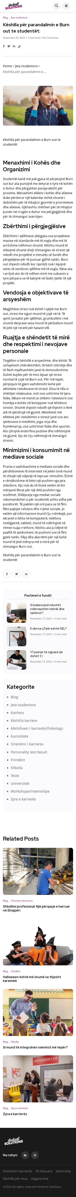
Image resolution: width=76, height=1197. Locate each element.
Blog (14, 697)
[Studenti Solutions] (13, 6)
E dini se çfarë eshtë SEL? (48, 628)
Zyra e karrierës (23, 799)
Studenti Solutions (49, 1187)
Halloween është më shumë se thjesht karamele (32, 979)
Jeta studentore (26, 66)
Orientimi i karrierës (17, 1171)
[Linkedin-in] (25, 1155)
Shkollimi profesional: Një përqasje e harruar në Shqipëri (36, 908)
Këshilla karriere (24, 720)
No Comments (50, 37)
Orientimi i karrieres (27, 744)
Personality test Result (29, 752)
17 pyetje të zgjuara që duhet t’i (46, 654)
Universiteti (20, 783)
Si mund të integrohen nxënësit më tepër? (35, 1048)
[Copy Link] (19, 46)
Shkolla (17, 767)
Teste (15, 775)
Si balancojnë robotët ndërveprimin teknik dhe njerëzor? (47, 609)
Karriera (17, 712)
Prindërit (18, 760)
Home (7, 66)
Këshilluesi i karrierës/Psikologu (37, 728)
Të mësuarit (44, 1171)
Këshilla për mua (15, 1178)
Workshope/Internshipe (30, 791)
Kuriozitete (19, 736)
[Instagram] (35, 1155)
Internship (63, 1171)
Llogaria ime (40, 1178)
